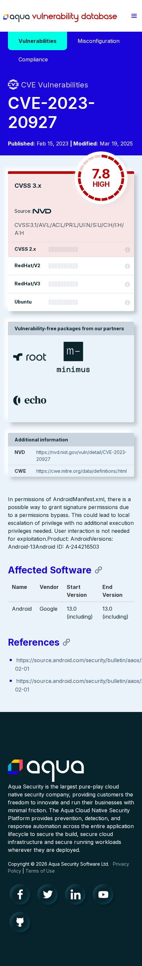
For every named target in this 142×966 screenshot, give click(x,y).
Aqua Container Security (46, 771)
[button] (134, 16)
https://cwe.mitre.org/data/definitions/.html (81, 471)
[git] (22, 924)
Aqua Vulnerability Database (60, 17)
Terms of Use (40, 871)
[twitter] (49, 896)
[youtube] (105, 896)
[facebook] (22, 896)
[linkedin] (77, 896)
